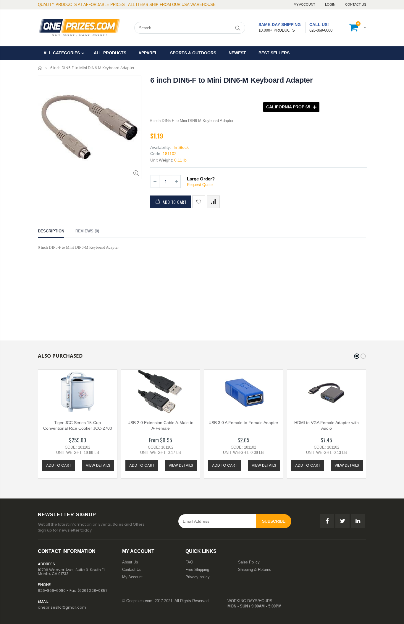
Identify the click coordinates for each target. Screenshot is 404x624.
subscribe (273, 521)
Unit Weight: (161, 160)
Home (40, 68)
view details (98, 465)
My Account (305, 4)
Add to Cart (175, 202)
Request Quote (200, 185)
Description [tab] (51, 231)
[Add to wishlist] (198, 201)
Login (330, 4)
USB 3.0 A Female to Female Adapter (243, 422)
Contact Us (355, 4)
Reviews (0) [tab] (87, 231)
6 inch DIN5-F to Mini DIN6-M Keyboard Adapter (231, 80)
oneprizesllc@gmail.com (62, 607)
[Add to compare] (213, 201)
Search (237, 27)
